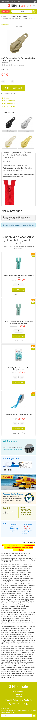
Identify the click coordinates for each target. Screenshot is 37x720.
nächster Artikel (31, 26)
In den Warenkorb (14, 87)
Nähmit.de (28, 649)
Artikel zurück (5, 26)
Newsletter (27, 532)
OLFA (29, 612)
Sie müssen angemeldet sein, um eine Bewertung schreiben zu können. (16, 218)
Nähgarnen (20, 620)
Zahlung (18, 1)
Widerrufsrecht (28, 524)
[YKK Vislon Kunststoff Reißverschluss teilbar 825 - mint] (18, 262)
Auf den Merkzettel (9, 103)
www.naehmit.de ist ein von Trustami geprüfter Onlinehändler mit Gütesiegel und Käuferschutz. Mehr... (13, 499)
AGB (11, 526)
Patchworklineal (27, 614)
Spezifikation (17, 153)
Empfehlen (7, 98)
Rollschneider (12, 612)
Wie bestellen (5, 1)
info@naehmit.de (8, 512)
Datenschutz (14, 528)
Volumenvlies (23, 595)
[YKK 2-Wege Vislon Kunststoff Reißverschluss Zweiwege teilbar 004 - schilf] (18, 308)
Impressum (13, 524)
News (25, 534)
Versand (12, 1)
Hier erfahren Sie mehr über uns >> (13, 450)
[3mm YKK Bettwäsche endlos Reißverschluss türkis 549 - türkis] (18, 400)
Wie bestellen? (28, 530)
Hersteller (28, 153)
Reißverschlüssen (8, 620)
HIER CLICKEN (7, 470)
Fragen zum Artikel (9, 106)
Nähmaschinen (13, 572)
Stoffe (29, 593)
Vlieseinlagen (12, 595)
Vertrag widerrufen (27, 527)
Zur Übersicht (6, 24)
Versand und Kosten (8, 489)
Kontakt (5, 514)
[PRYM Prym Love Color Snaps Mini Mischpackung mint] (18, 354)
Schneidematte (10, 610)
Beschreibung (6, 153)
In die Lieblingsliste (9, 100)
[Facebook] (35, 1)
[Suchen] (34, 11)
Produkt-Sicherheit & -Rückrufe (18, 700)
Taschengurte (17, 603)
